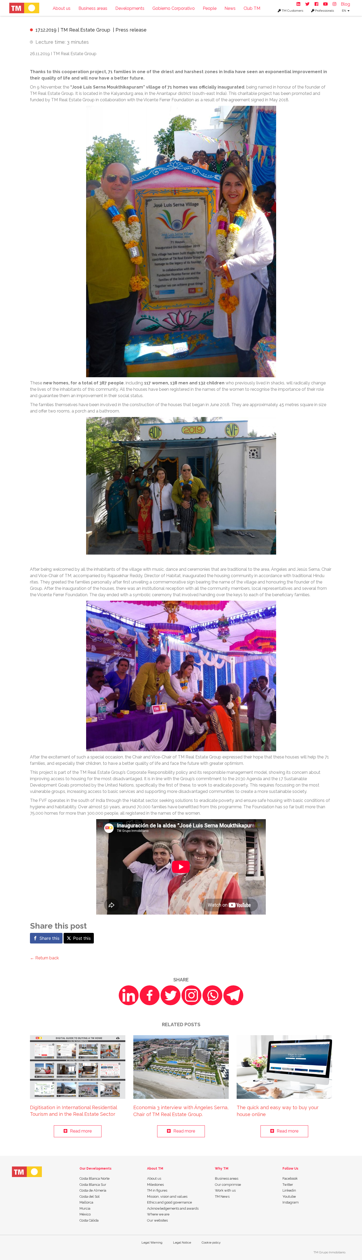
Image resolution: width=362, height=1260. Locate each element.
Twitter (287, 1185)
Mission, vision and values (167, 1196)
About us (61, 8)
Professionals (324, 10)
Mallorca (86, 1202)
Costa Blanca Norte (94, 1178)
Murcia (85, 1208)
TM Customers (292, 10)
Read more (81, 1131)
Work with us (225, 1190)
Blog (345, 4)
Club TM (252, 8)
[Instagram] (191, 995)
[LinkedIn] (129, 995)
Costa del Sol (90, 1196)
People (210, 8)
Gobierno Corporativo (173, 8)
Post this (82, 938)
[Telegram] (233, 995)
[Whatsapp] (212, 995)
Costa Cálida (89, 1220)
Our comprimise (228, 1185)
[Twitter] (170, 995)
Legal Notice (182, 1242)
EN (344, 10)
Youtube (289, 1196)
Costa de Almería (93, 1190)
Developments (129, 8)
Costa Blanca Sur (93, 1185)
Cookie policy (211, 1242)
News (230, 8)
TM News (222, 1196)
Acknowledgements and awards (172, 1208)
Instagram (290, 1202)
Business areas (92, 8)
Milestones (155, 1185)
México (85, 1214)
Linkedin (289, 1190)
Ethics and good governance (169, 1202)
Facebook (290, 1178)
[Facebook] (150, 995)
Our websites (157, 1220)
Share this (49, 938)
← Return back (44, 957)
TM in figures (157, 1190)
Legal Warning (152, 1242)
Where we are (158, 1214)
